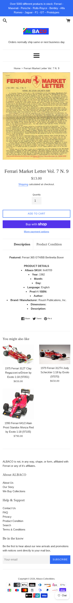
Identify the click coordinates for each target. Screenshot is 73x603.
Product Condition (49, 244)
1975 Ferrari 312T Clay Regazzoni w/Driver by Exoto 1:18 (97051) (18, 372)
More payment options (36, 231)
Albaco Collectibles (45, 579)
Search (7, 525)
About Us (8, 482)
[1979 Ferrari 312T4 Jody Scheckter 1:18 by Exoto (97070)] (54, 354)
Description (22, 244)
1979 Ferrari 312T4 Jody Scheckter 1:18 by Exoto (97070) (55, 372)
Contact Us (9, 508)
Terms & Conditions (14, 529)
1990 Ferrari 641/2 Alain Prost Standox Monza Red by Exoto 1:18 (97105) (18, 427)
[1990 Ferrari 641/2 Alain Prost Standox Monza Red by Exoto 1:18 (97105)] (18, 404)
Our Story (8, 486)
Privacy (7, 516)
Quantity (37, 194)
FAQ (5, 512)
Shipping (23, 184)
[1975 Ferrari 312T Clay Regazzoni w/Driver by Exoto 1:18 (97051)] (18, 355)
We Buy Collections (14, 491)
